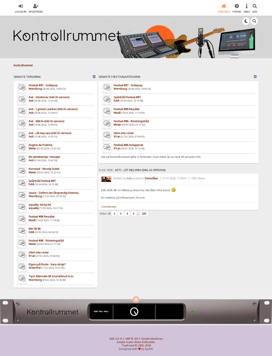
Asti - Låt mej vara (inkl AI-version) (50, 133)
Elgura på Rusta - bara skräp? (47, 264)
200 (144, 213)
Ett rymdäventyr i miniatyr (44, 157)
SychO (149, 349)
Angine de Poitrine (40, 145)
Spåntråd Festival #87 (42, 181)
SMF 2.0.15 (115, 338)
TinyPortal (127, 345)
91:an (32, 256)
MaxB (32, 220)
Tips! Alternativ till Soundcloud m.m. (51, 276)
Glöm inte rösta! (39, 252)
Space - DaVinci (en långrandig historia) (53, 193)
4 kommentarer (108, 206)
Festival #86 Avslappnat (128, 145)
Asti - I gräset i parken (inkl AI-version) (53, 109)
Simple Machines (152, 338)
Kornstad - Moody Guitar (44, 169)
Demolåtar (151, 178)
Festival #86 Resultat (41, 216)
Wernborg (35, 88)
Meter (32, 148)
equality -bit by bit (40, 204)
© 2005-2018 (143, 345)
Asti (31, 100)
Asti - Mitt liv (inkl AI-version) (46, 121)
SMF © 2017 (132, 338)
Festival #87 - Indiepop (43, 85)
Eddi (31, 184)
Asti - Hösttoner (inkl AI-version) (49, 97)
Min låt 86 (35, 228)
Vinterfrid (35, 268)
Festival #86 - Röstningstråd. (46, 240)
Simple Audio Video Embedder (136, 342)
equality (34, 208)
